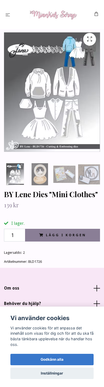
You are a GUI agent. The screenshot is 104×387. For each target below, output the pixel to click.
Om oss (11, 288)
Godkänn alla (52, 359)
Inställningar (52, 373)
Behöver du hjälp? (22, 303)
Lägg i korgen (66, 235)
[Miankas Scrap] (53, 14)
